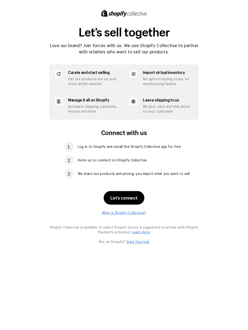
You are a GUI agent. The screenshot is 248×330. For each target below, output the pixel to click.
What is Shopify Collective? (124, 212)
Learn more (141, 232)
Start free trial (137, 241)
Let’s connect (124, 198)
